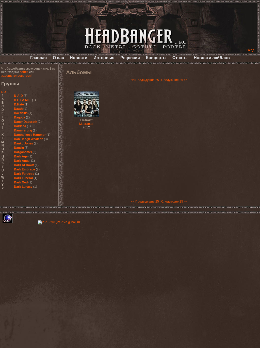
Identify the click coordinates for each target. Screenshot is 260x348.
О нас (58, 58)
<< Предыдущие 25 (145, 80)
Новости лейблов (212, 58)
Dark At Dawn (24, 165)
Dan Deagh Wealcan (28, 139)
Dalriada (20, 126)
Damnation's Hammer (30, 135)
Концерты (156, 58)
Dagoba (19, 117)
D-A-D (18, 96)
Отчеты (180, 58)
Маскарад (86, 122)
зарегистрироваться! (16, 75)
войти (24, 72)
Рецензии (130, 58)
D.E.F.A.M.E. (22, 100)
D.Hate (19, 104)
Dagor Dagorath (25, 122)
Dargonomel (23, 152)
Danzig (19, 148)
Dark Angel (22, 161)
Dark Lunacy (23, 187)
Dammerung (23, 130)
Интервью (104, 58)
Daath (18, 109)
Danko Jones (23, 143)
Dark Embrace (24, 169)
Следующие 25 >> (174, 80)
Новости (78, 58)
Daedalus (21, 113)
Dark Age (21, 156)
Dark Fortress (24, 174)
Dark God (21, 182)
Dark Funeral (23, 178)
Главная (38, 58)
